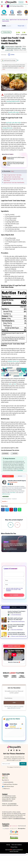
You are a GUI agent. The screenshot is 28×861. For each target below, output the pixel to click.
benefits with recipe (13, 112)
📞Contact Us (5, 780)
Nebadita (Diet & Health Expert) (17, 480)
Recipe (7, 19)
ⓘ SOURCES (5, 453)
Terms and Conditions (16, 844)
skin (10, 384)
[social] (8, 484)
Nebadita (19, 849)
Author (8, 476)
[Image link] (14, 832)
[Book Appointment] (14, 372)
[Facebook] (8, 751)
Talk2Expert (19, 14)
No (17, 524)
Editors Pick (14, 607)
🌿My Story (5, 777)
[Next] (26, 6)
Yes (10, 524)
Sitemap (8, 844)
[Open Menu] (2, 2)
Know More (20, 470)
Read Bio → (4, 501)
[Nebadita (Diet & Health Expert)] (4, 482)
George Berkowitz (7, 128)
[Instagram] (14, 751)
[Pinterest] (16, 751)
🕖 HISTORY (14, 453)
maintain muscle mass (13, 361)
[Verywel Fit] (11, 2)
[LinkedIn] (19, 751)
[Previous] (5, 6)
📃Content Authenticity (7, 782)
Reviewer (20, 476)
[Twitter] (11, 751)
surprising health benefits (13, 101)
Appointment (4, 14)
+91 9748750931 (12, 803)
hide (12, 171)
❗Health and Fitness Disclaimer (9, 784)
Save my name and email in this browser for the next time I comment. (14, 589)
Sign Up (23, 763)
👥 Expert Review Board (8, 786)
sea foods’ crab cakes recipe (13, 122)
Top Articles (22, 607)
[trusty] (14, 837)
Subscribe (21, 2)
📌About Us (5, 775)
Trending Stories (5, 607)
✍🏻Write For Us (6, 788)
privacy (11, 767)
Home (3, 19)
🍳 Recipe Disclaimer (14, 458)
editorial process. (6, 494)
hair (15, 384)
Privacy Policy (14, 847)
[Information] (17, 60)
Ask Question (12, 14)
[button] (26, 2)
